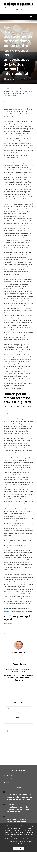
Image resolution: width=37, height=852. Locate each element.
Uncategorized (8, 27)
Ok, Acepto (18, 848)
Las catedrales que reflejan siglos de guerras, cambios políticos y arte (19, 809)
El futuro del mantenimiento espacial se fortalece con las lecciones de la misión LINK (19, 797)
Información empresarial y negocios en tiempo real (18, 9)
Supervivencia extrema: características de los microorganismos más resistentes (17, 823)
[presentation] (5, 683)
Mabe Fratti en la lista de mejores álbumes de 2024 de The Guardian (18, 677)
